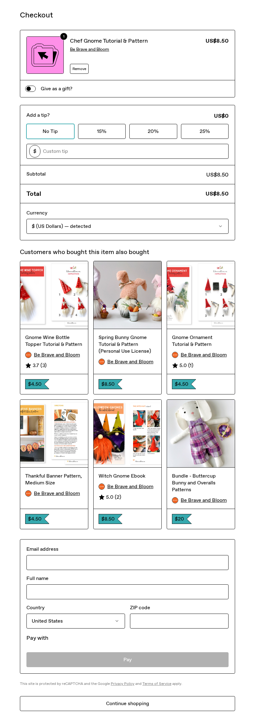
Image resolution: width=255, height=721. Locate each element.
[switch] (30, 89)
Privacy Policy (122, 683)
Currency (36, 213)
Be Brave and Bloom (89, 49)
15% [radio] (101, 131)
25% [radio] (205, 131)
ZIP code (140, 607)
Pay (127, 659)
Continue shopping (127, 703)
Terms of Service (156, 683)
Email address (42, 549)
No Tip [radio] (50, 131)
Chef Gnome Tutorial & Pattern (109, 40)
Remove (79, 69)
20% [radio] (153, 131)
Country (35, 607)
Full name (37, 578)
